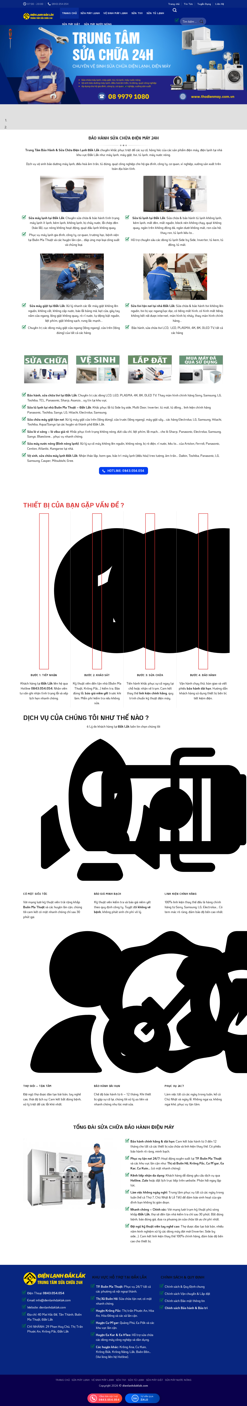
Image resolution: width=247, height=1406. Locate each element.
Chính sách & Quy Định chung (185, 1286)
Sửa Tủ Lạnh (155, 13)
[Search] (174, 10)
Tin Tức (188, 3)
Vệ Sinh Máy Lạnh (115, 13)
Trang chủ (173, 3)
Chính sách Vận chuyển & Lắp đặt (187, 1294)
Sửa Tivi (137, 13)
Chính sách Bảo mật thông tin (185, 1301)
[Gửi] (202, 21)
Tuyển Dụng (204, 3)
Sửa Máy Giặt (71, 24)
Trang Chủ (69, 13)
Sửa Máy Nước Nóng (98, 24)
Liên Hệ (219, 3)
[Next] (14, 108)
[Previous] (4, 108)
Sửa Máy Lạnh (90, 13)
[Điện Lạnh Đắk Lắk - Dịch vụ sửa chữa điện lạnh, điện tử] (38, 16)
